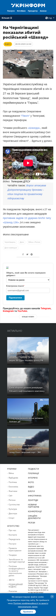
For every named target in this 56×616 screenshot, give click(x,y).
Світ (10, 495)
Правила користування (15, 549)
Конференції (35, 511)
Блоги (31, 491)
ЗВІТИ (11, 580)
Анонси (43, 11)
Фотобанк (21, 11)
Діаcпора (13, 513)
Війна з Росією (34, 242)
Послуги (11, 11)
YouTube (22, 311)
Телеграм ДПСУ (20, 181)
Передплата (14, 539)
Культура (13, 509)
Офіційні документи (34, 517)
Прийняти (28, 612)
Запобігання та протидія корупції (17, 560)
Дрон (22, 242)
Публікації (33, 473)
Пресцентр (33, 11)
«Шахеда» (34, 127)
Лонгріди (33, 500)
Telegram (46, 308)
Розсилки (13, 591)
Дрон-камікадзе (10, 248)
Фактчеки (13, 491)
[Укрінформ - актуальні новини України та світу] (28, 5)
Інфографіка (34, 496)
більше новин (28, 317)
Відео (31, 487)
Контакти (13, 535)
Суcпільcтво (14, 504)
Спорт (11, 518)
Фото (31, 482)
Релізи (31, 523)
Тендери (13, 555)
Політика (13, 482)
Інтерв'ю (33, 478)
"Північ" (25, 115)
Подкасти (33, 469)
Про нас (12, 530)
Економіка (13, 486)
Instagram (8, 311)
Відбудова (13, 478)
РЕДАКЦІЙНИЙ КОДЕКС (16, 585)
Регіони (12, 500)
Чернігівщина (9, 242)
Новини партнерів (33, 506)
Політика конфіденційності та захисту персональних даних (17, 571)
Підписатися (15, 297)
